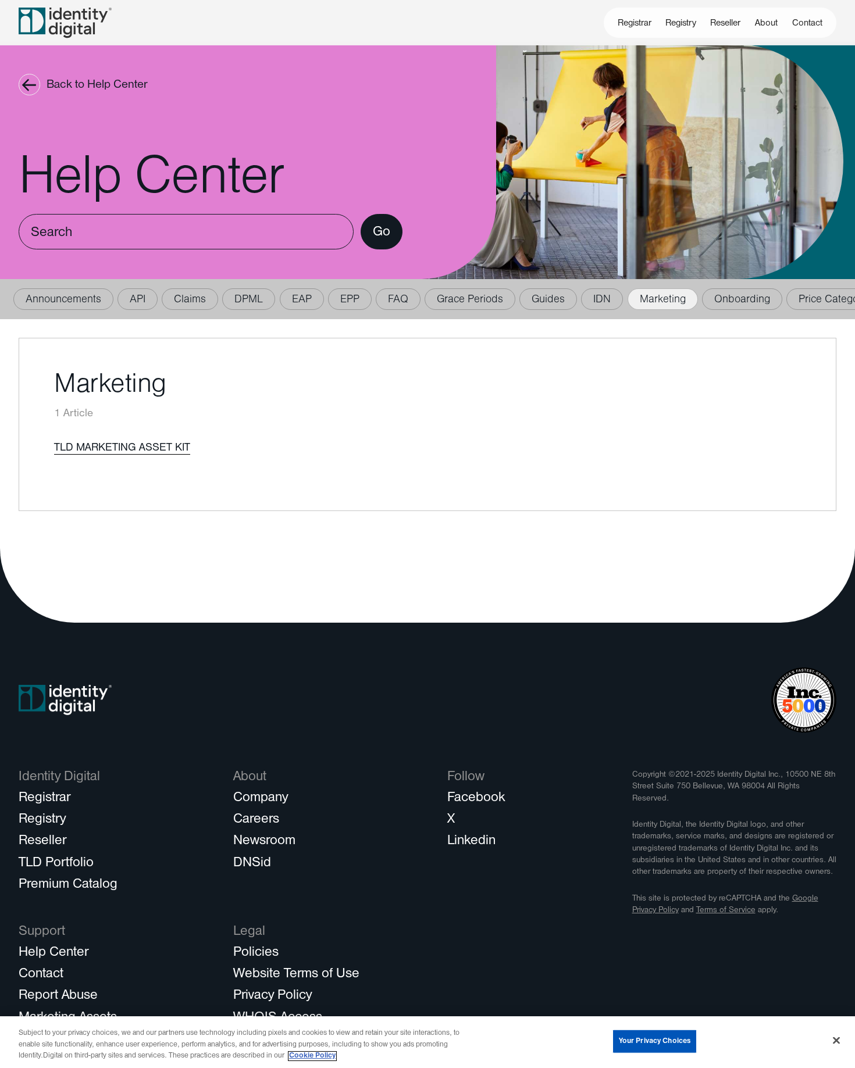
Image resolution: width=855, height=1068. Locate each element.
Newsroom (264, 842)
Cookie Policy (312, 1056)
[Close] (836, 1040)
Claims (190, 300)
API (137, 300)
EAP (302, 300)
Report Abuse (58, 996)
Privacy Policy (272, 996)
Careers (256, 820)
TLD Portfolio (56, 864)
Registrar (634, 23)
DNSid (252, 864)
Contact (807, 23)
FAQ (398, 300)
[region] (427, 1042)
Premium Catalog (68, 885)
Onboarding (742, 300)
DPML (248, 300)
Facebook (476, 799)
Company (260, 799)
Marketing (663, 300)
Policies (256, 953)
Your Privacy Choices (655, 1041)
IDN (602, 300)
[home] (65, 22)
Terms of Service (726, 910)
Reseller (725, 23)
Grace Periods (470, 300)
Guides (548, 300)
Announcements (63, 300)
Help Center (53, 953)
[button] (766, 23)
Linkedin (471, 842)
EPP (349, 300)
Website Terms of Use (296, 975)
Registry (680, 23)
